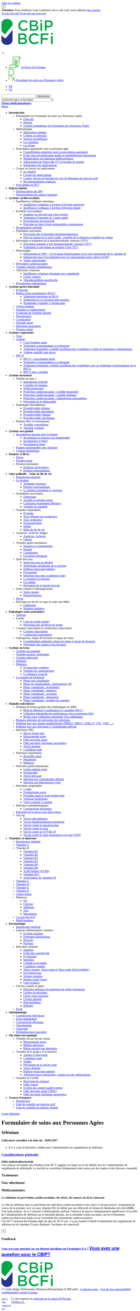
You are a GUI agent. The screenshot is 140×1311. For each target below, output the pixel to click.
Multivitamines (24, 920)
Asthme (20, 339)
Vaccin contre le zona (35, 828)
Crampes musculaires (35, 631)
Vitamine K (22, 890)
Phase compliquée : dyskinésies (41, 687)
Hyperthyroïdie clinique (37, 414)
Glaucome (22, 1028)
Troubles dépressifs (27, 657)
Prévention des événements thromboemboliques (50, 234)
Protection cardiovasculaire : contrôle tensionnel (50, 391)
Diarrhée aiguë (24, 322)
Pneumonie (29, 759)
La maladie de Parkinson (30, 677)
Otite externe (30, 1084)
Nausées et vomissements (30, 309)
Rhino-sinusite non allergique (40, 1048)
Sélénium (28, 907)
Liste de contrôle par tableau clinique (37, 1107)
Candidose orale (32, 749)
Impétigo (28, 949)
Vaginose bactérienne (35, 798)
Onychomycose (32, 972)
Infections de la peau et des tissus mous (38, 812)
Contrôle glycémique (35, 385)
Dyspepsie (22, 289)
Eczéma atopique (33, 933)
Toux (19, 335)
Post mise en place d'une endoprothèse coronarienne (53, 224)
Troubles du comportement (38, 670)
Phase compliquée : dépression (41, 697)
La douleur (22, 480)
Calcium (28, 903)
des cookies (93, 10)
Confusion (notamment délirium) (42, 503)
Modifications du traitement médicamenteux (48, 158)
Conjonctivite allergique (30, 1022)
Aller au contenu (11, 3)
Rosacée (28, 940)
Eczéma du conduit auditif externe (43, 1087)
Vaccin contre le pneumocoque (41, 825)
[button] (70, 1155)
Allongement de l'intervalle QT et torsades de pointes (53, 161)
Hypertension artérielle (29, 227)
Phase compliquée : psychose (40, 693)
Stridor (27, 526)
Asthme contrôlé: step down (39, 352)
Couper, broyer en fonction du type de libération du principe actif (60, 178)
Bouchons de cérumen (36, 1081)
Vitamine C (22, 881)
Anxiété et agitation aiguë (38, 500)
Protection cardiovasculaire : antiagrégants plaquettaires (55, 398)
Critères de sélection (34, 135)
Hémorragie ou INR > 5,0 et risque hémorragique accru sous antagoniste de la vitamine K (74, 253)
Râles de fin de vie (34, 529)
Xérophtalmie (24, 1025)
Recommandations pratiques (39, 181)
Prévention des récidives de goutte (43, 624)
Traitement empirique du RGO (41, 296)
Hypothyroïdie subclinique (38, 411)
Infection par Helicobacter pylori (42, 782)
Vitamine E (22, 887)
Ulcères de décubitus (35, 992)
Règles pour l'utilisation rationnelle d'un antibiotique (53, 716)
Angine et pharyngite (35, 1055)
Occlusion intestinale (35, 555)
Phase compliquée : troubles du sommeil (46, 700)
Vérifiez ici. (18, 1302)
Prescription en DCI (27, 184)
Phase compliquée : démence (40, 690)
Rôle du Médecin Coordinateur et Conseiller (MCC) (53, 710)
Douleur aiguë (24, 460)
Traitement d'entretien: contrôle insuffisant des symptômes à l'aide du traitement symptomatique (77, 349)
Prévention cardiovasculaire (32, 263)
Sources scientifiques (35, 138)
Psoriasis (28, 943)
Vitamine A (22, 844)
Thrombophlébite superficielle (40, 280)
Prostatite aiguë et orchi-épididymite (44, 795)
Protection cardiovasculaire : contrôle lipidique (50, 395)
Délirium (21, 661)
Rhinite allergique (33, 1045)
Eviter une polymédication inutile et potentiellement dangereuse (59, 155)
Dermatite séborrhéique (36, 936)
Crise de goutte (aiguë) (36, 621)
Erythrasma (29, 956)
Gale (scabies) (31, 982)
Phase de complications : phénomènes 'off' (47, 684)
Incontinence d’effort (35, 441)
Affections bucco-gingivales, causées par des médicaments (56, 1074)
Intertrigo (28, 959)
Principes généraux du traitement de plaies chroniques (54, 989)
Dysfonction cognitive (36, 667)
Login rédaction (10, 1113)
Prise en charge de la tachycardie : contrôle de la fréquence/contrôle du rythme (68, 237)
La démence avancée (35, 674)
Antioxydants (24, 894)
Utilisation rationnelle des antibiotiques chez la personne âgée (58, 713)
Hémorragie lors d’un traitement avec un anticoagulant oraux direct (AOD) (66, 257)
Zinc (26, 910)
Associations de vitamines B (39, 877)
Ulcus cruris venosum (35, 995)
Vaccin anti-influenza (35, 818)
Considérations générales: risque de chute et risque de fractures (59, 641)
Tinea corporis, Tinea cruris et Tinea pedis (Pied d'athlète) (56, 969)
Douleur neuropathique (36, 470)
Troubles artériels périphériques (34, 267)
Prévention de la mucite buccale (41, 585)
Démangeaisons (32, 595)
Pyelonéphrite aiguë (34, 792)
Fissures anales (24, 329)
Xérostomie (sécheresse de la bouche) (45, 565)
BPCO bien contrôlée (35, 372)
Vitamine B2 (30, 854)
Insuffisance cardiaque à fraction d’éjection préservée (53, 204)
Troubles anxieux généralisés (32, 654)
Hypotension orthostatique (31, 283)
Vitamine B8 (30, 867)
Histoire (27, 122)
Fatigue (27, 539)
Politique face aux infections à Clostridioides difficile (46, 726)
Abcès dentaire (31, 746)
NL (11, 89)
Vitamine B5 (30, 861)
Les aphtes (29, 582)
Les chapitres (30, 142)
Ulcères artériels (32, 999)
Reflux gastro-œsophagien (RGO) (35, 293)
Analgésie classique (34, 483)
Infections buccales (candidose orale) (44, 575)
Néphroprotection (33, 388)
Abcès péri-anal (32, 775)
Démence (21, 664)
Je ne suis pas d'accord (33, 13)
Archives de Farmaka (33, 67)
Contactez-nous (89, 1289)
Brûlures (28, 1005)
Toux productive (32, 519)
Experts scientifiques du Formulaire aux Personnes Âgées (56, 125)
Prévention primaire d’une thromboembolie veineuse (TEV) (57, 244)
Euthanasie (29, 605)
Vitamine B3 (30, 858)
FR (10, 86)
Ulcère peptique (25, 306)
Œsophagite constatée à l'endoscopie (44, 303)
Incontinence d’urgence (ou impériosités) (46, 437)
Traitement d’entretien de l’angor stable (45, 217)
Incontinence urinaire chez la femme (37, 434)
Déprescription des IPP (29, 191)
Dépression (29, 496)
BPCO (20, 355)
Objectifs (28, 119)
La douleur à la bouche (36, 578)
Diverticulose (23, 316)
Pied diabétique (32, 1002)
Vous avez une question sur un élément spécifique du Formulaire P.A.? (45, 1248)
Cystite (27, 789)
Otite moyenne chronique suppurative (45, 743)
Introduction (23, 1101)
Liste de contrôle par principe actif (35, 1104)
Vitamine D (22, 884)
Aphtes (27, 1061)
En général (29, 171)
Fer (25, 900)
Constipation (23, 319)
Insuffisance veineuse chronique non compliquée (51, 273)
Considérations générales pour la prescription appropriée (55, 152)
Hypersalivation (32, 523)
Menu (4, 106)
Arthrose (21, 615)
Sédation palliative (33, 608)
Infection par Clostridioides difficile (43, 779)
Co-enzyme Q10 (25, 917)
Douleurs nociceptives (36, 467)
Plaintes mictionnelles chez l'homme (36, 447)
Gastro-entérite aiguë (35, 769)
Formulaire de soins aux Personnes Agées (39, 80)
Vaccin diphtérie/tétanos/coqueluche (44, 821)
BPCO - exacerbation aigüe (39, 358)
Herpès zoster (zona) (35, 979)
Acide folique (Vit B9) (36, 871)
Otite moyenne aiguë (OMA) (40, 1091)
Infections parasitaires (28, 326)
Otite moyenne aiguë (35, 739)
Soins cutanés (31, 592)
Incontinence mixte (34, 444)
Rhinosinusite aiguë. (35, 1041)
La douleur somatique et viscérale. (43, 490)
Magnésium (30, 913)
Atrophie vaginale (33, 427)
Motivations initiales (34, 132)
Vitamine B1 (30, 851)
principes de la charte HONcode (52, 1298)
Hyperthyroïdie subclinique (39, 418)
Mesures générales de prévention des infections (43, 720)
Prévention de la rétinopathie (39, 401)
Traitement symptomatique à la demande (46, 345)
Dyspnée (28, 513)
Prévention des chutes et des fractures (44, 644)
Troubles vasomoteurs (35, 424)
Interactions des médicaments (40, 165)
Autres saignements (34, 260)
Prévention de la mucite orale (40, 1064)
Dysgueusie (30, 572)
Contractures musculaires (37, 634)
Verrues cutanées (33, 976)
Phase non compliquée (36, 680)
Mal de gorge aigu (33, 733)
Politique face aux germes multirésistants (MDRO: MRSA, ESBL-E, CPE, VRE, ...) (64, 723)
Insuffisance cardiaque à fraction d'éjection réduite (52, 207)
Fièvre (19, 457)
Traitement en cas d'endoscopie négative (46, 299)
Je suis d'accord (10, 13)
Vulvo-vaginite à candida (37, 802)
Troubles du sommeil (35, 506)
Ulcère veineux (32, 276)
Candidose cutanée (34, 966)
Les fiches (29, 145)
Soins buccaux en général (38, 562)
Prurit (19, 1009)
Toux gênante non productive (40, 516)
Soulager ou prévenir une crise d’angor (45, 214)
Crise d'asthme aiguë (35, 342)
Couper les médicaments (37, 175)
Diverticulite (30, 772)
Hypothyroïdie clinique (36, 408)
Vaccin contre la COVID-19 (39, 831)
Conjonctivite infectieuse (37, 808)
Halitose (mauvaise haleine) (39, 569)
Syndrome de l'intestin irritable (33, 312)
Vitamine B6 (30, 864)
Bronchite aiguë (32, 756)
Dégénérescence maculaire (31, 1032)
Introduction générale (35, 381)
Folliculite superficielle (36, 953)
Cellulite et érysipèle (35, 963)
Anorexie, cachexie (34, 536)
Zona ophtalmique (26, 1018)
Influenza (28, 762)
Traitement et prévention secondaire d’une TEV (50, 247)
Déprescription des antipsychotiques (36, 194)
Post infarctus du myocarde (39, 221)
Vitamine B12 (31, 874)
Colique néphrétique (27, 450)
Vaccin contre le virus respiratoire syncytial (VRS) (52, 835)
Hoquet (27, 549)
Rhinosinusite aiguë (34, 736)
